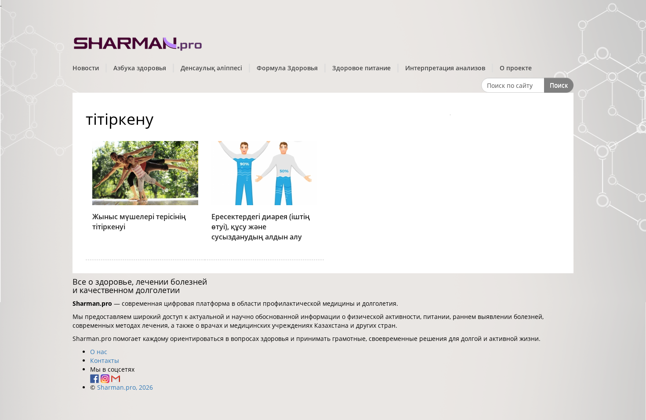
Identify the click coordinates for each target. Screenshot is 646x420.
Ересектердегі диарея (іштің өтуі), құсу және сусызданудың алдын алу (260, 227)
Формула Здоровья (287, 68)
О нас (98, 352)
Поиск (559, 85)
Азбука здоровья (139, 68)
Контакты (104, 360)
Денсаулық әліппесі (211, 68)
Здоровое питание (361, 68)
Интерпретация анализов (445, 68)
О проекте (516, 68)
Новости (86, 68)
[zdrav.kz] (138, 42)
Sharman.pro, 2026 (125, 387)
